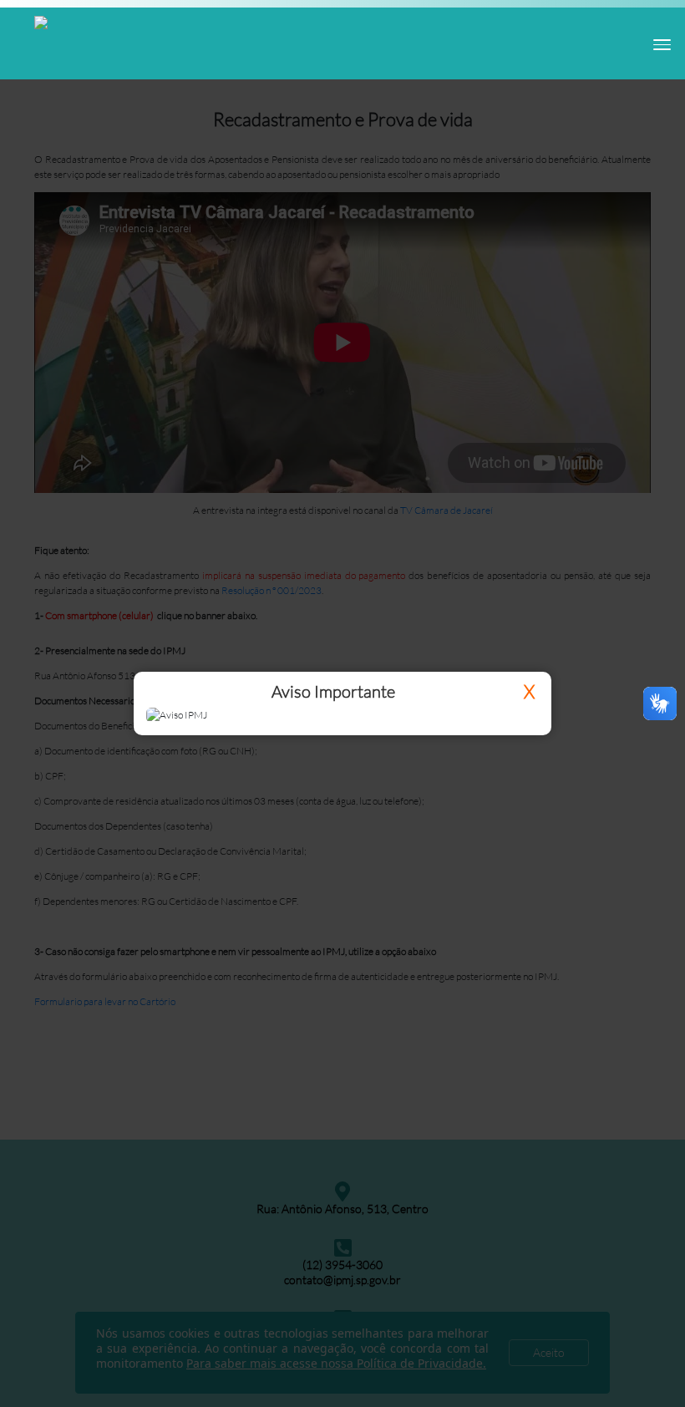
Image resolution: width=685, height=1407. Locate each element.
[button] (657, 42)
